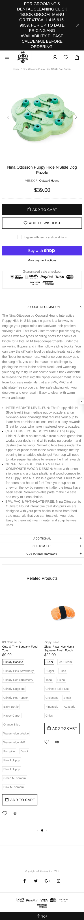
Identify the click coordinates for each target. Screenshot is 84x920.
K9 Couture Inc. (23, 57)
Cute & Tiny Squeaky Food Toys (19, 648)
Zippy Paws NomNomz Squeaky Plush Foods (59, 648)
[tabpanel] (21, 708)
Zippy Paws (52, 642)
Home (16, 69)
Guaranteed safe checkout (42, 271)
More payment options (42, 260)
